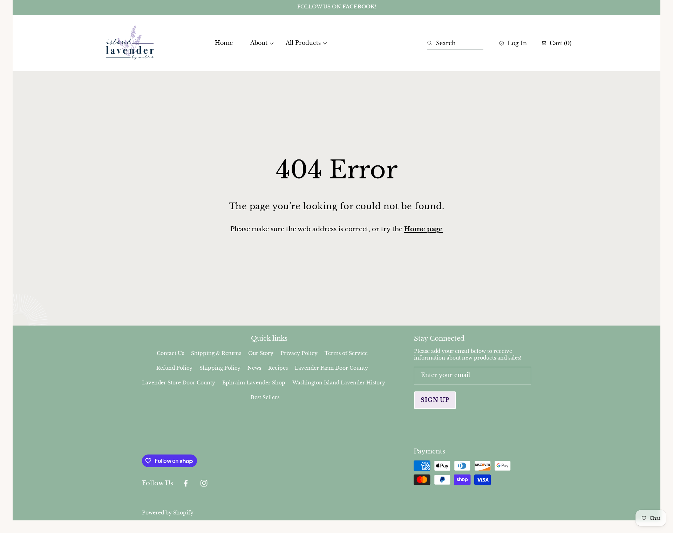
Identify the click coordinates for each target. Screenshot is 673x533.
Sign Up (435, 399)
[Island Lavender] (130, 43)
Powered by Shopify (167, 513)
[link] (259, 43)
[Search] (431, 43)
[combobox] (455, 43)
